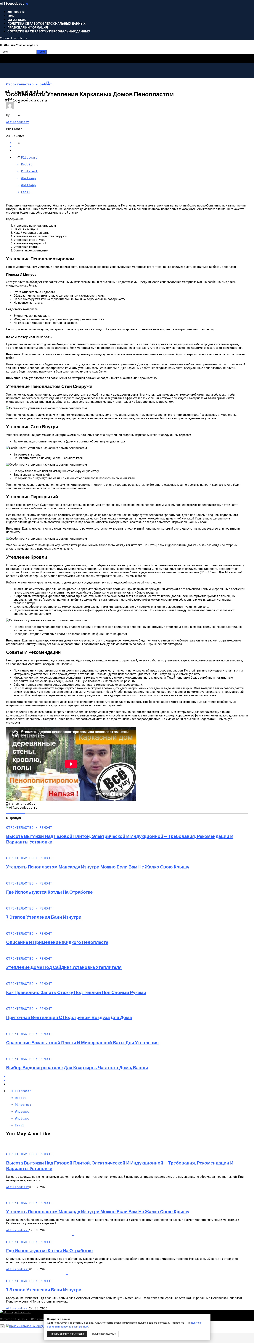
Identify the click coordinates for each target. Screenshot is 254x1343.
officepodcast (17, 122)
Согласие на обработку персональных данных (48, 31)
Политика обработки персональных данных (46, 23)
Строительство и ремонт (36, 98)
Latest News (16, 19)
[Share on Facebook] (131, 143)
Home (10, 15)
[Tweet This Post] (131, 146)
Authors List (16, 11)
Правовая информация (27, 27)
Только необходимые (104, 1333)
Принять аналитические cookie (67, 1333)
